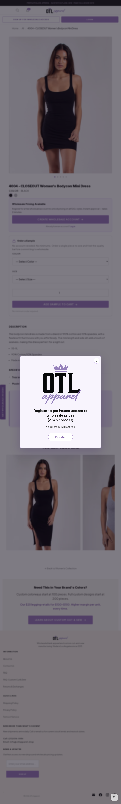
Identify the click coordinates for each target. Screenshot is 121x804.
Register (60, 436)
